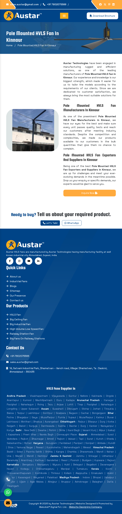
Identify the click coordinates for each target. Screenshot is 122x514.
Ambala (101, 443)
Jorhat (97, 408)
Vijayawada (58, 395)
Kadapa (70, 400)
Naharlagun (27, 404)
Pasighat (12, 404)
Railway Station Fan (22, 333)
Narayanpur (107, 425)
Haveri (10, 468)
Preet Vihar (29, 434)
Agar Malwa (37, 481)
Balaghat (97, 481)
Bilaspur (92, 421)
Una (9, 455)
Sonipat (90, 443)
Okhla (62, 430)
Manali (19, 455)
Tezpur (21, 413)
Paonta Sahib (34, 451)
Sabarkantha (14, 443)
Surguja (33, 425)
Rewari (40, 447)
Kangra (60, 451)
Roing (40, 404)
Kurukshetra (54, 447)
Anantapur (13, 400)
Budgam (87, 460)
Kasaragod (24, 477)
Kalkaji (111, 430)
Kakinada (97, 395)
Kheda (110, 438)
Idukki (110, 473)
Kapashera (14, 434)
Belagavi (78, 464)
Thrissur (55, 473)
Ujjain (22, 481)
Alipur (102, 430)
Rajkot (24, 438)
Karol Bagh (74, 430)
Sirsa (11, 447)
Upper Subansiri (30, 408)
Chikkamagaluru (45, 468)
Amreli (50, 438)
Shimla (49, 451)
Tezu (50, 404)
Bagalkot (91, 464)
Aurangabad (51, 421)
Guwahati (58, 408)
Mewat (87, 447)
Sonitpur (48, 413)
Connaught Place (67, 434)
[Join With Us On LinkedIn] (38, 260)
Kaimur (100, 417)
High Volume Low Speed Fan (27, 329)
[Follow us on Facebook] (100, 4)
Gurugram (51, 443)
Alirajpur (52, 481)
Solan (20, 451)
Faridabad (65, 443)
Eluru (59, 400)
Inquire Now (88, 192)
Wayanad (38, 477)
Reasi (64, 460)
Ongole (110, 395)
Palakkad (52, 477)
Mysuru (57, 464)
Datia (110, 481)
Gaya (35, 417)
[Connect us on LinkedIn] (113, 4)
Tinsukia (109, 408)
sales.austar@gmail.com (24, 4)
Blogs (13, 286)
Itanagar (109, 400)
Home (9, 45)
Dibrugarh (72, 408)
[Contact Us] (8, 481)
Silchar (85, 408)
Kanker (93, 425)
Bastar (73, 425)
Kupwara (99, 460)
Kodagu (25, 468)
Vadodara (12, 438)
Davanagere (107, 464)
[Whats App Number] (8, 492)
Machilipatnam (43, 400)
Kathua (39, 460)
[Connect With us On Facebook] (9, 260)
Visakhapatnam (39, 395)
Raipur (81, 421)
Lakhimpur (34, 413)
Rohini (52, 430)
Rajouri (111, 460)
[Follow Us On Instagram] (19, 260)
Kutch (99, 438)
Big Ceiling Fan (18, 319)
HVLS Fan (15, 314)
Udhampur (108, 455)
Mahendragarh (72, 447)
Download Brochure (103, 15)
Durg (102, 421)
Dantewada (47, 425)
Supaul (72, 417)
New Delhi (29, 430)
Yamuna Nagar (25, 447)
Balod (22, 425)
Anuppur (66, 481)
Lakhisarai (12, 421)
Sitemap (15, 291)
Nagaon (73, 413)
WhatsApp (73, 223)
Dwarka (42, 430)
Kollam (67, 473)
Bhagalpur (22, 417)
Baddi (10, 451)
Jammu (80, 455)
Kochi (109, 468)
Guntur (73, 395)
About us (15, 276)
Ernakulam (97, 473)
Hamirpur (43, 455)
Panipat (78, 443)
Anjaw (60, 404)
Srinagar (93, 455)
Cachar (85, 413)
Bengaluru (28, 464)
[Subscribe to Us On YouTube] (28, 260)
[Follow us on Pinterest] (109, 4)
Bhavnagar (38, 438)
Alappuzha (81, 473)
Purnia (61, 417)
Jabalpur (109, 477)
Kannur (11, 477)
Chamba (72, 451)
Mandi (100, 451)
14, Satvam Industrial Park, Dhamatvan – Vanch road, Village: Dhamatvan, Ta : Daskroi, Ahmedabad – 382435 (58, 370)
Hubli (67, 464)
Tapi (81, 438)
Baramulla (12, 460)
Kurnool (27, 400)
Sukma (62, 425)
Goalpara (61, 413)
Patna (10, 417)
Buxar (110, 417)
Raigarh (11, 425)
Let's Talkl (51, 223)
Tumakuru (82, 468)
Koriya (10, 430)
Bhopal (97, 477)
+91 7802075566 (56, 4)
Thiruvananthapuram (19, 473)
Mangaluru (43, 464)
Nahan (110, 451)
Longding (12, 408)
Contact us (16, 300)
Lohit (70, 404)
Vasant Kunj (89, 430)
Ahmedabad (97, 434)
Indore (86, 477)
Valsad (71, 438)
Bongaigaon (99, 413)
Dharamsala (86, 451)
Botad (27, 443)
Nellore (84, 395)
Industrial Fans (18, 281)
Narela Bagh (47, 434)
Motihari (26, 421)
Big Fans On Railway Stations (27, 338)
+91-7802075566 (19, 355)
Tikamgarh (13, 485)
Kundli (111, 443)
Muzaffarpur (48, 417)
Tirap (80, 404)
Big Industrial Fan (20, 324)
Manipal (65, 468)
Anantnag (26, 460)
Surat (111, 434)
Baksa (10, 413)
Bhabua (37, 421)
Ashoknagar (81, 481)
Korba (111, 421)
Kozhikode (41, 473)
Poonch (75, 460)
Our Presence (18, 295)
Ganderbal (52, 460)
